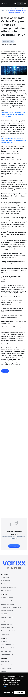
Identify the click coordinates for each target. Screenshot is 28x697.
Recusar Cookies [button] (8, 692)
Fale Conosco (5, 661)
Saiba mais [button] (7, 686)
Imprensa (3, 671)
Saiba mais (5, 371)
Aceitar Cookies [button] (19, 692)
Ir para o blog (14, 645)
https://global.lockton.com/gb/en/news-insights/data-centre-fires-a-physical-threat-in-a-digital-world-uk (13, 140)
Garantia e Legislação (7, 654)
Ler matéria (5, 559)
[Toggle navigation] (25, 3)
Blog (6, 10)
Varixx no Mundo (6, 668)
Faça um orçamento (7, 665)
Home (2, 10)
